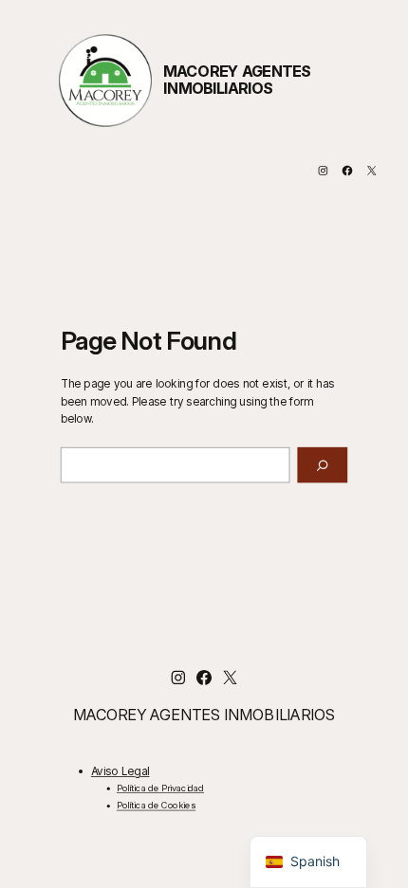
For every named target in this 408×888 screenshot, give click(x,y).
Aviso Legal (120, 770)
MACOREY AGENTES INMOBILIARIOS (237, 81)
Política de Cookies (156, 806)
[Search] (322, 465)
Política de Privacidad (160, 788)
